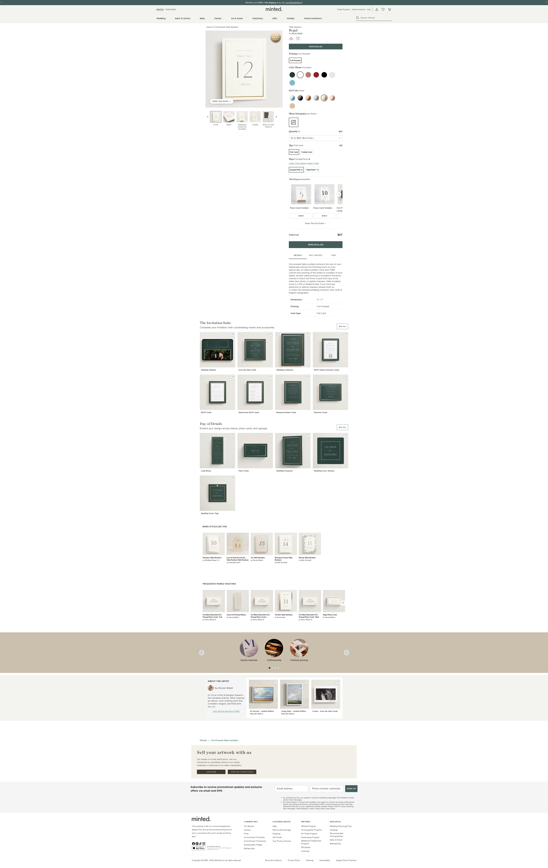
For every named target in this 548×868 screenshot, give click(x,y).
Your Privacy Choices (282, 841)
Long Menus (206, 471)
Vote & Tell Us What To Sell (242, 772)
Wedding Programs (284, 471)
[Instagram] (204, 843)
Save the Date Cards (247, 370)
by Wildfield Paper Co (211, 560)
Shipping (276, 833)
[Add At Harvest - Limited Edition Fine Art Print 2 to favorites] (275, 682)
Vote (369, 9)
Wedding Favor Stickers (324, 471)
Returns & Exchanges (282, 829)
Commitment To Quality (254, 837)
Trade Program (343, 9)
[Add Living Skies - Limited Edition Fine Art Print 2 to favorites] (306, 682)
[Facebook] (193, 843)
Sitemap (309, 860)
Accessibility (324, 860)
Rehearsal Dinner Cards (286, 412)
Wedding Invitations (284, 370)
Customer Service (282, 821)
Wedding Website (208, 370)
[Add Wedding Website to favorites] (233, 334)
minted (160, 9)
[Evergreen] (292, 74)
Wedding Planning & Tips (341, 826)
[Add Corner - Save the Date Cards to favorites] (338, 682)
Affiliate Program (308, 826)
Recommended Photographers (336, 834)
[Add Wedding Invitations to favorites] (308, 334)
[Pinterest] (197, 843)
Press (246, 833)
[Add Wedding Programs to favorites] (308, 435)
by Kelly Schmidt (281, 562)
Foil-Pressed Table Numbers (224, 740)
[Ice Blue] (292, 97)
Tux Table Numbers (258, 557)
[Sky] (292, 82)
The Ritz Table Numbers (284, 614)
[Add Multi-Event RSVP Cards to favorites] (270, 377)
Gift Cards (277, 837)
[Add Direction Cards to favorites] (346, 377)
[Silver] (316, 97)
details (298, 255)
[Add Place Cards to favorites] (270, 435)
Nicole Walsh (297, 33)
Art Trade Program (309, 833)
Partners (305, 821)
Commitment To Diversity (255, 841)
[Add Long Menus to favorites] (233, 435)
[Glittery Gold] (292, 105)
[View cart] (389, 9)
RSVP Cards (206, 412)
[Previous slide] (208, 116)
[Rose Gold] (332, 97)
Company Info (251, 821)
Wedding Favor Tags (210, 513)
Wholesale (305, 847)
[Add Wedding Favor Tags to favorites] (233, 477)
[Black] (300, 97)
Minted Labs (249, 848)
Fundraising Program (310, 837)
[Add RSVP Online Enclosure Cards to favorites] (346, 334)
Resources (335, 821)
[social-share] (291, 38)
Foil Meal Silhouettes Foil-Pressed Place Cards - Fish (212, 615)
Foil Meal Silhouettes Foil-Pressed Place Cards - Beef (309, 615)
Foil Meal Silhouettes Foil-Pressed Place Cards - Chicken (260, 615)
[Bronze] (308, 97)
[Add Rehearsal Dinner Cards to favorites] (308, 377)
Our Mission (249, 826)
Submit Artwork (358, 9)
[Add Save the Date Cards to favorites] (270, 334)
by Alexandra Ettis (233, 562)
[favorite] (298, 38)
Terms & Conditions (273, 860)
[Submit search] (357, 18)
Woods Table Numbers (307, 557)
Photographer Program (311, 829)
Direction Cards (320, 412)
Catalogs (334, 829)
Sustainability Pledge (253, 844)
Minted (203, 740)
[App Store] (198, 849)
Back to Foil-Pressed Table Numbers (222, 27)
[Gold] (324, 97)
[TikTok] (200, 843)
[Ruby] (316, 74)
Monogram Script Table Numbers (283, 558)
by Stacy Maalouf (209, 619)
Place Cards (244, 471)
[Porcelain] (300, 74)
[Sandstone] (332, 74)
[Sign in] (376, 9)
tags (333, 255)
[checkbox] (301, 216)
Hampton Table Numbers (212, 557)
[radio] (295, 60)
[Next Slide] (339, 194)
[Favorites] (383, 9)
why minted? (316, 255)
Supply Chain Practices (346, 860)
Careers (247, 829)
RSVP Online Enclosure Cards (326, 370)
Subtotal (294, 234)
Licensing (305, 851)
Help (275, 826)
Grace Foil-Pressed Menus (236, 614)
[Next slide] (276, 116)
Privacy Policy (294, 860)
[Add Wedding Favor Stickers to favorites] (346, 435)
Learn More (211, 772)
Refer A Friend (336, 839)
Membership (335, 843)
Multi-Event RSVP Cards (249, 412)
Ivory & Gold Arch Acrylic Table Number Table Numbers (238, 558)
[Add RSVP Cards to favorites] (233, 377)
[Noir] (324, 74)
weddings (170, 9)
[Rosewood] (308, 74)
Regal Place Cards (330, 614)
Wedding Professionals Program (311, 842)
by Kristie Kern (280, 617)
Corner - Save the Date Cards (325, 711)
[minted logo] (274, 9)
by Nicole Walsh (257, 560)
